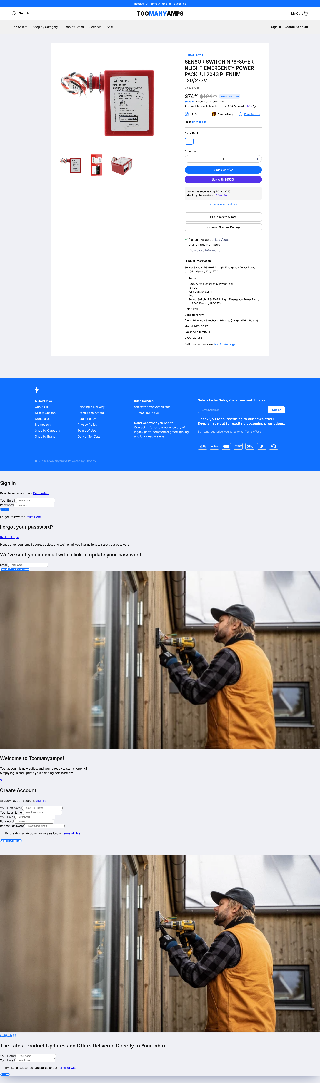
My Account (43, 424)
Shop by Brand (45, 436)
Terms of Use (87, 430)
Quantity (190, 151)
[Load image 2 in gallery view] (96, 165)
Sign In (276, 27)
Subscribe (180, 3)
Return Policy (87, 418)
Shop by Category (47, 430)
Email (4, 565)
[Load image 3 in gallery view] (122, 165)
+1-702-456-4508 (146, 413)
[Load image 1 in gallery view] (71, 165)
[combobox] (36, 13)
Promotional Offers (91, 413)
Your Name (7, 1056)
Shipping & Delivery (91, 407)
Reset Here (33, 517)
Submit (276, 409)
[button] (306, 13)
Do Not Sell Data (89, 436)
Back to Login (9, 537)
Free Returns (252, 114)
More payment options (223, 204)
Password (7, 505)
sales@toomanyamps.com (152, 407)
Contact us (141, 427)
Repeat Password (12, 826)
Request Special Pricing (223, 227)
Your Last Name (11, 812)
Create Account (296, 27)
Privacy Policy (87, 424)
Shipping (190, 101)
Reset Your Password (15, 569)
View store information (205, 250)
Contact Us (42, 418)
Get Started (41, 493)
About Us (41, 407)
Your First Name (11, 808)
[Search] (14, 13)
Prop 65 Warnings (224, 344)
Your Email (7, 500)
